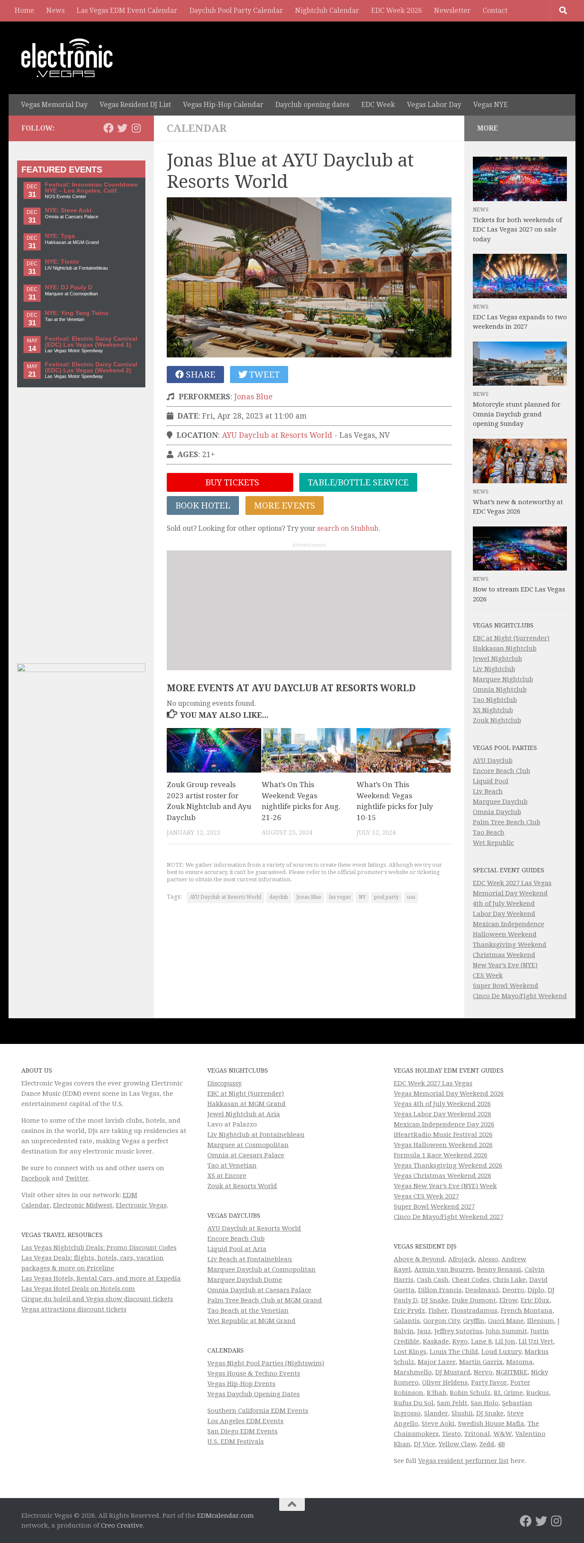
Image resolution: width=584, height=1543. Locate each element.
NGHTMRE (512, 1372)
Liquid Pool (490, 781)
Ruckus (537, 1393)
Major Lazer (437, 1362)
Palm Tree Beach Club (506, 822)
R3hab (436, 1393)
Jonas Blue (253, 396)
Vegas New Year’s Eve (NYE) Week (445, 1186)
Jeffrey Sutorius (458, 1331)
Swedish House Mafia (491, 1423)
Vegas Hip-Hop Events (241, 1384)
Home (24, 10)
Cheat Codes (471, 1280)
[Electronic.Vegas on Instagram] (136, 128)
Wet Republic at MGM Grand (251, 1321)
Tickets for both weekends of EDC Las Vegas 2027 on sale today (517, 229)
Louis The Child (454, 1352)
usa (411, 897)
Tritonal (477, 1434)
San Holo (484, 1403)
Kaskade (436, 1341)
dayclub (278, 897)
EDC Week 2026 (396, 10)
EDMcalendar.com (225, 1515)
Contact (495, 10)
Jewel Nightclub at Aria (243, 1114)
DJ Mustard (452, 1372)
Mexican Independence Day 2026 (444, 1124)
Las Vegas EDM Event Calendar (127, 10)
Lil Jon (505, 1341)
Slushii (462, 1413)
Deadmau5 (482, 1290)
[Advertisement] (309, 610)
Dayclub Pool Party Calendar (236, 10)
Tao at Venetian (232, 1165)
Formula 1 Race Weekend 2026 (440, 1155)
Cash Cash (432, 1280)
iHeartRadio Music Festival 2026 (443, 1135)
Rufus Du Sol (414, 1403)
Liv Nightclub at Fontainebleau (255, 1135)
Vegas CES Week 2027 (426, 1196)
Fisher (438, 1310)
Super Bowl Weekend (505, 986)
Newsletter (452, 10)
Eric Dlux (535, 1300)
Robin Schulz (470, 1393)
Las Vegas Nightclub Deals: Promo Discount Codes (99, 1248)
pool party (386, 897)
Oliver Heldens (445, 1382)
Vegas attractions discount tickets (74, 1309)
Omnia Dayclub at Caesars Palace (259, 1290)
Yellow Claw (457, 1444)
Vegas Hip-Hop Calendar (223, 105)
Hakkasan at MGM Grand (246, 1104)
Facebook (35, 1178)
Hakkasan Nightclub (505, 648)
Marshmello (413, 1372)
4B (501, 1444)
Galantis (407, 1321)
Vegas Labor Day (434, 105)
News (55, 10)
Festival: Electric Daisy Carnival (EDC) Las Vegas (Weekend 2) (91, 367)
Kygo (460, 1341)
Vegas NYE (490, 105)
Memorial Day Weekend (510, 893)
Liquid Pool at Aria (236, 1249)
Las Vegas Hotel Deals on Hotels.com (78, 1289)
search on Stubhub (347, 528)
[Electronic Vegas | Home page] (66, 58)
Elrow (508, 1300)
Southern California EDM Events (257, 1411)
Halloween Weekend (505, 934)
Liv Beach (488, 791)
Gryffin (473, 1321)
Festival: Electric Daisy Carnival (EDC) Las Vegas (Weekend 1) (91, 342)
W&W (502, 1434)
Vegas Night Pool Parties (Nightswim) (265, 1363)
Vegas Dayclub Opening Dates (253, 1394)
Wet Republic (493, 843)
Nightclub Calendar (327, 10)
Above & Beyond (419, 1259)
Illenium (540, 1321)
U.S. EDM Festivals (235, 1441)
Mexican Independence (508, 924)
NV (362, 897)
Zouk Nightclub (497, 720)
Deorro (513, 1290)
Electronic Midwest (82, 1205)
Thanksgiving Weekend (509, 944)
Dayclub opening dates (312, 105)
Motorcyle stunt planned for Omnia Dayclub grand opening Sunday (516, 414)
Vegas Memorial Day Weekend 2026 (449, 1093)
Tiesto (451, 1434)
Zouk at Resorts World (242, 1186)
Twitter (76, 1178)
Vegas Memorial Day (54, 105)
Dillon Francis (440, 1290)
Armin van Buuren (443, 1269)
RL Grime (508, 1393)
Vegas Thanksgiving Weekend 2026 (448, 1165)
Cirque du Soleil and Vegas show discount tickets (97, 1299)
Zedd (486, 1444)
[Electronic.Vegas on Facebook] (108, 128)
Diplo (536, 1290)
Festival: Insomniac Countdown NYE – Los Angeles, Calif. (91, 187)
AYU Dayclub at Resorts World (277, 435)
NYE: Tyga (60, 236)
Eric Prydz (409, 1310)
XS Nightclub (493, 710)
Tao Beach (488, 832)
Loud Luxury (501, 1352)
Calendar (197, 128)
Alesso (488, 1259)
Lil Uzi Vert (536, 1341)
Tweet (263, 374)
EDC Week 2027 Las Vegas (512, 883)
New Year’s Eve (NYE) (505, 965)
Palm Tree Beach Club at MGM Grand (264, 1300)
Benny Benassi (499, 1269)
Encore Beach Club (501, 771)
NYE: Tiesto (62, 262)
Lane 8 (481, 1341)
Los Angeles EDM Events (245, 1421)
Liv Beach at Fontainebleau (249, 1259)
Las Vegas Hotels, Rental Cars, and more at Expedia (101, 1278)
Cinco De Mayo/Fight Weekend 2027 (448, 1217)
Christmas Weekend (504, 955)
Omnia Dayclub (497, 812)
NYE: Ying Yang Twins (77, 313)
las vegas (340, 897)
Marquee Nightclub (503, 679)
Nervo (483, 1372)
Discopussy (224, 1083)
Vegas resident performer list (463, 1461)
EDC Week (378, 105)
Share (199, 374)
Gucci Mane (506, 1321)
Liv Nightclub (494, 669)
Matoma (519, 1362)
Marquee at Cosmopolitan (248, 1145)
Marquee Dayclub (500, 802)
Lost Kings (410, 1352)
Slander (436, 1413)
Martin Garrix (481, 1362)
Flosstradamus (474, 1310)
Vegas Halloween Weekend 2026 (443, 1145)
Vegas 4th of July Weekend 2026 (442, 1104)
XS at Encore (226, 1176)
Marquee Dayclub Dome (244, 1280)
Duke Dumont (474, 1300)
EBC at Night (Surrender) (511, 638)
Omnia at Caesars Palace (245, 1155)
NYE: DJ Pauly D (68, 287)
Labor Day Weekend (504, 914)
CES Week (488, 975)
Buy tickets (231, 482)
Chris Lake (509, 1280)
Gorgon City (441, 1321)
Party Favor (489, 1382)
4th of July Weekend (504, 903)
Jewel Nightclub (497, 659)
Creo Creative (122, 1525)
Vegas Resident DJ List (135, 105)
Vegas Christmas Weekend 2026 (442, 1176)
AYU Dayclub (493, 760)
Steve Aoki (438, 1423)
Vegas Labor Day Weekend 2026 (442, 1114)
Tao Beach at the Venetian (248, 1310)
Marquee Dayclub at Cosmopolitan (261, 1269)
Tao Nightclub (495, 700)
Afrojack (461, 1259)
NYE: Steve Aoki (68, 210)
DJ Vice (424, 1444)
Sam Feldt (452, 1403)
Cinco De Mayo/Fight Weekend (520, 996)
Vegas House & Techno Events (253, 1373)
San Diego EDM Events (242, 1431)
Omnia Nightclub (500, 689)
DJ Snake (434, 1300)
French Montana (526, 1310)
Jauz (424, 1331)
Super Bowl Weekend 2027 (434, 1206)
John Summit (506, 1331)
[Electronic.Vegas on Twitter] (122, 128)
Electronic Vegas (141, 1205)
